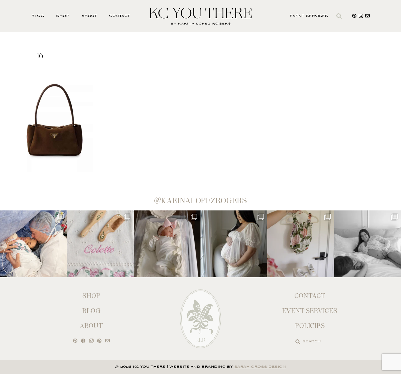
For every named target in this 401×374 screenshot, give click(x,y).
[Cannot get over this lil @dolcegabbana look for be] (300, 243)
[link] (298, 342)
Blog (37, 16)
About (89, 16)
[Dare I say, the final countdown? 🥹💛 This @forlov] (233, 243)
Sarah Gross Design (260, 367)
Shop (62, 16)
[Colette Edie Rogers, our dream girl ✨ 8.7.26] (167, 243)
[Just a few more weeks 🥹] (367, 243)
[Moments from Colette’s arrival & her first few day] (33, 243)
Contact (119, 16)
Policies (310, 325)
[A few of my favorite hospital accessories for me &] (100, 243)
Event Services (309, 16)
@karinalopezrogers (200, 200)
